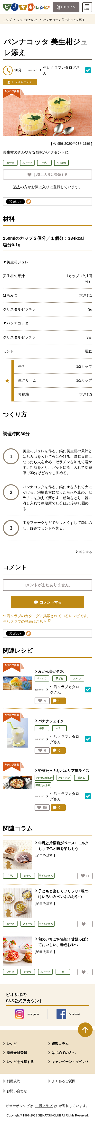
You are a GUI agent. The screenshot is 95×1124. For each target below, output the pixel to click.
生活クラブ (46, 1106)
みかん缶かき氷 (51, 671)
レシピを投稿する (20, 1062)
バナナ (59, 728)
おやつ (77, 678)
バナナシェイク (51, 721)
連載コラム (60, 1044)
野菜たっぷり (43, 785)
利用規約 (13, 1081)
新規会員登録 (17, 1053)
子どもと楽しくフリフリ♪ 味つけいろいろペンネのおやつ (63, 894)
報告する (85, 552)
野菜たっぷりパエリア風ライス (63, 770)
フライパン (64, 777)
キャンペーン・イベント (70, 1062)
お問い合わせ (17, 1091)
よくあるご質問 (64, 1081)
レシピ (12, 1044)
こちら (43, 621)
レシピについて (27, 20)
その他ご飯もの (44, 777)
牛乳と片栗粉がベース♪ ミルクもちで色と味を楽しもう (63, 846)
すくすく (42, 678)
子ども (59, 678)
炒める (81, 777)
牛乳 (41, 728)
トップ (7, 20)
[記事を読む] (45, 855)
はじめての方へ (64, 1053)
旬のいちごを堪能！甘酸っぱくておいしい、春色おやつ (63, 942)
